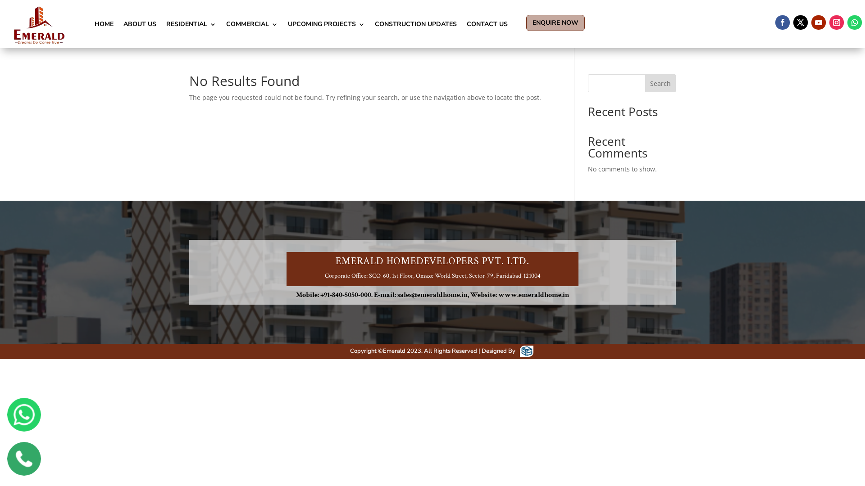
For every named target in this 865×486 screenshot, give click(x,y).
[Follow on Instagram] (836, 22)
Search (660, 83)
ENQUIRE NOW (555, 22)
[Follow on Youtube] (818, 22)
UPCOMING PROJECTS (322, 24)
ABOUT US (139, 24)
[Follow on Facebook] (782, 22)
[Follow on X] (800, 22)
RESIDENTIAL (186, 24)
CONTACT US (487, 24)
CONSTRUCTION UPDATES (416, 24)
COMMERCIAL (247, 24)
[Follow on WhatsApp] (854, 22)
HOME (104, 24)
